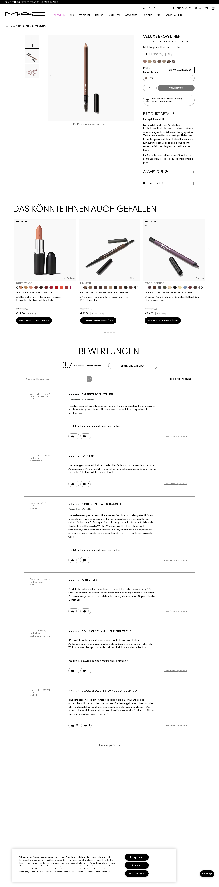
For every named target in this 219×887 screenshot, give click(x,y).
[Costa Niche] (155, 287)
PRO (159, 15)
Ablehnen (137, 865)
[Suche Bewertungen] (89, 379)
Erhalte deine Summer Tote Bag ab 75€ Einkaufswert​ (31, 2)
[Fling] (150, 61)
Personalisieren (137, 873)
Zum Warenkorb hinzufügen (34, 320)
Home (8, 26)
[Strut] (131, 287)
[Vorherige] (17, 287)
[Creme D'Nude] (21, 287)
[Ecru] (180, 287)
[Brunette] (154, 61)
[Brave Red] (51, 287)
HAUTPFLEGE (114, 15)
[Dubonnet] (46, 287)
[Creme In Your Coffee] (36, 287)
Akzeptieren (137, 857)
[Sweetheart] (66, 287)
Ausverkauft (176, 88)
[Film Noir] (41, 287)
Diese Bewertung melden (175, 436)
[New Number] (160, 287)
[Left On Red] (56, 287)
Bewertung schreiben (132, 366)
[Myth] (31, 287)
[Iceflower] (185, 287)
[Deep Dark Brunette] (159, 61)
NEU (72, 15)
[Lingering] (105, 287)
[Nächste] (73, 287)
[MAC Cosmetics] (25, 14)
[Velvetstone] (173, 61)
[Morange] (61, 287)
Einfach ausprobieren (180, 70)
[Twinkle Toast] (170, 287)
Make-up (17, 26)
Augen (26, 26)
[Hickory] (100, 287)
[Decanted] (190, 287)
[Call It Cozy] (26, 287)
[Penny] (121, 287)
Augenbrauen (39, 26)
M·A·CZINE (147, 15)
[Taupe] (169, 61)
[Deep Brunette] (145, 61)
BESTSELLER (85, 15)
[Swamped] (165, 287)
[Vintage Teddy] (195, 287)
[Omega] (164, 61)
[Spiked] (126, 287)
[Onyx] (116, 287)
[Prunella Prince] (150, 287)
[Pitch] (175, 287)
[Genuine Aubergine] (95, 287)
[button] (207, 873)
